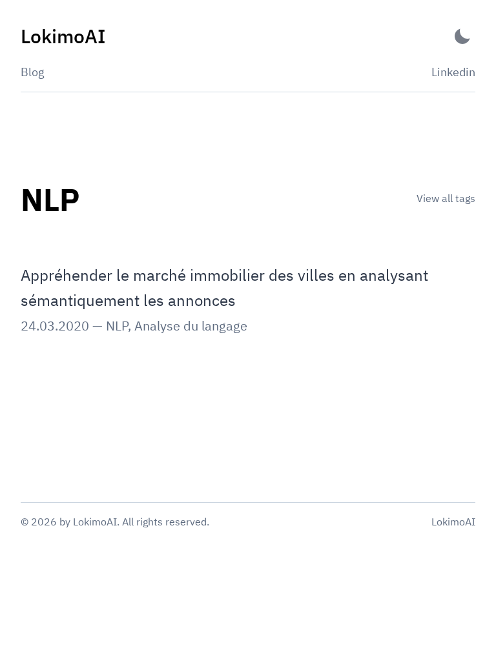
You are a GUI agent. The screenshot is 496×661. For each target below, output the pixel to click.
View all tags (446, 198)
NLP (117, 325)
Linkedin (453, 72)
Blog (33, 72)
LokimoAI (453, 521)
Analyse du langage (190, 325)
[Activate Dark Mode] (462, 36)
